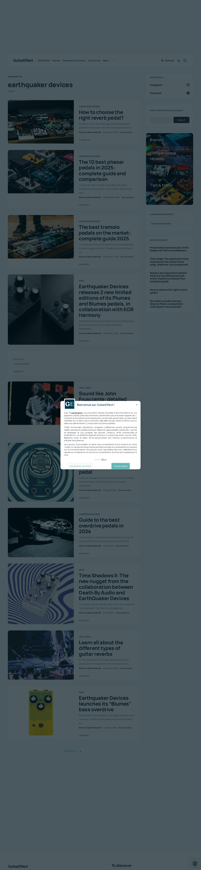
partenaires (76, 412)
